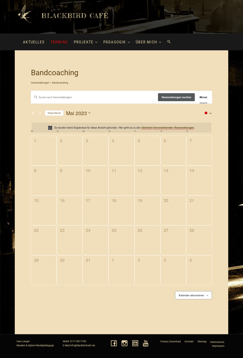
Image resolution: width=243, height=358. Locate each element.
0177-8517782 (78, 341)
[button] (169, 42)
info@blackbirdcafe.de (82, 345)
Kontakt (189, 341)
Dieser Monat (54, 112)
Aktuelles (33, 42)
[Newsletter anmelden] (135, 343)
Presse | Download (170, 341)
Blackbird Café (75, 16)
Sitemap (202, 341)
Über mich (146, 42)
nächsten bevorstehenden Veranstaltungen (167, 127)
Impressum (218, 345)
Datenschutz (217, 342)
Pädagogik (114, 42)
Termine (59, 42)
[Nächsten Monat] (40, 113)
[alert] (121, 128)
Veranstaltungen (40, 82)
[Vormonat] (33, 113)
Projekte (84, 42)
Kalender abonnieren (191, 295)
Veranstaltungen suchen (176, 97)
